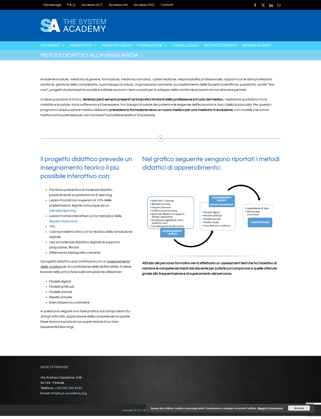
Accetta (299, 408)
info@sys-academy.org (68, 393)
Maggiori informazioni (270, 408)
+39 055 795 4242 (68, 388)
